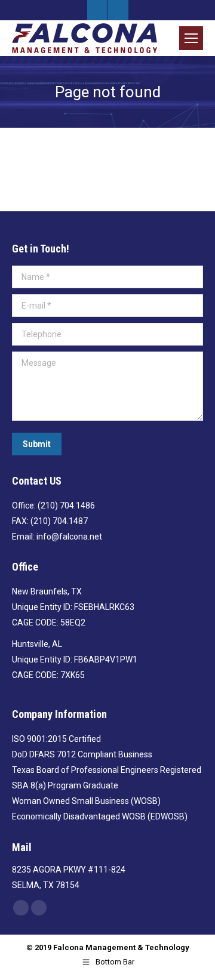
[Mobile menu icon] (191, 38)
